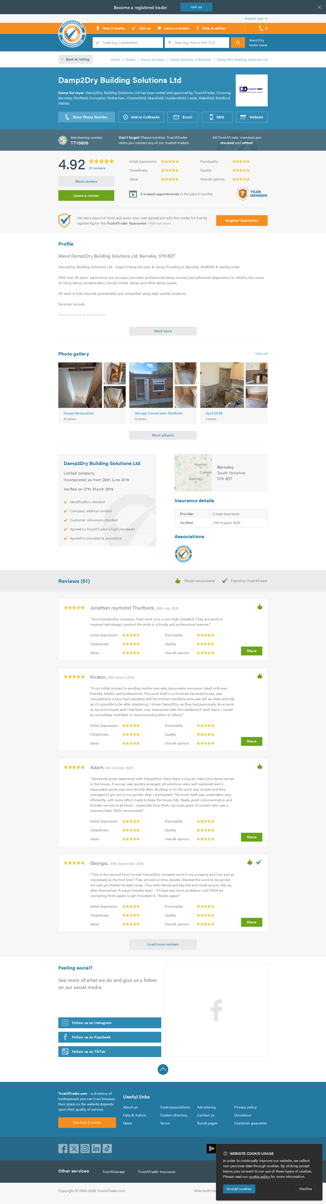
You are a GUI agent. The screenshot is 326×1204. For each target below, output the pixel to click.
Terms (165, 1123)
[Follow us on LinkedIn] (96, 1148)
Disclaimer (242, 1115)
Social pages (207, 1123)
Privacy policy (245, 1107)
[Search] (238, 42)
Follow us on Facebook (91, 1037)
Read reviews (86, 181)
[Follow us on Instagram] (85, 1148)
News (127, 1123)
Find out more (159, 223)
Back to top (163, 1069)
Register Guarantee (242, 220)
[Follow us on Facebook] (63, 1148)
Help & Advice (134, 1115)
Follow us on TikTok (89, 1051)
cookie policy (259, 1176)
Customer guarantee (250, 1123)
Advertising (206, 1107)
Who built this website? (213, 1190)
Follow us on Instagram (92, 1022)
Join (196, 6)
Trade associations (175, 1107)
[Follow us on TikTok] (107, 1148)
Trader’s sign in (256, 18)
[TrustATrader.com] (183, 554)
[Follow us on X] (74, 1148)
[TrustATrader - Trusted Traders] (72, 26)
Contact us (205, 1115)
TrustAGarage (113, 1171)
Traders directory (173, 1115)
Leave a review (86, 195)
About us (130, 1107)
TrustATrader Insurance (156, 1171)
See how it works (87, 1122)
